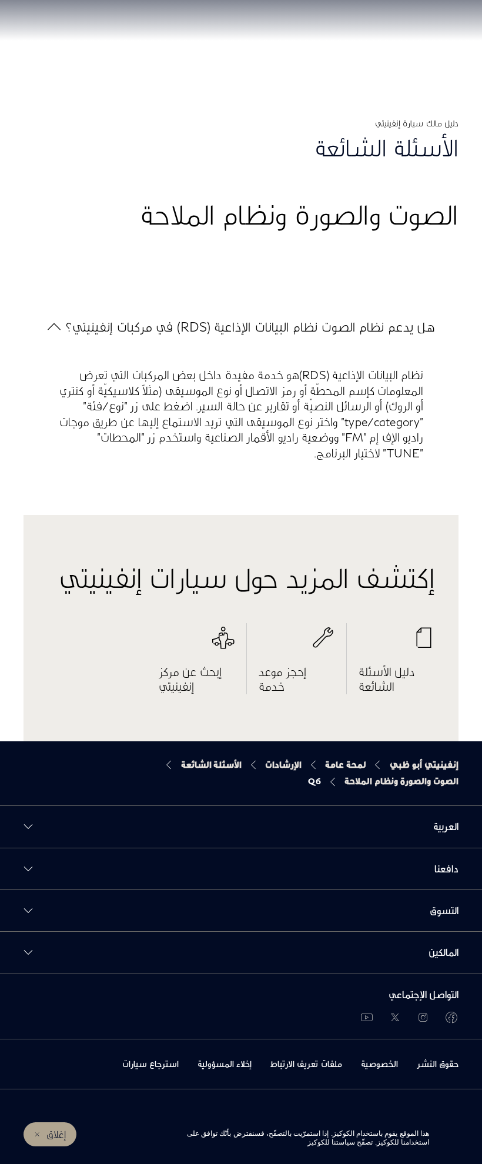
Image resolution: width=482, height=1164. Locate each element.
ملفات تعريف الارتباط (306, 1064)
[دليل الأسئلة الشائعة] (397, 643)
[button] (241, 326)
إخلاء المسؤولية (225, 1064)
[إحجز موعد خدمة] (296, 643)
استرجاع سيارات (150, 1064)
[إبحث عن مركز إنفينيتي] (197, 643)
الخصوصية (379, 1064)
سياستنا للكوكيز (331, 1142)
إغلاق (56, 1134)
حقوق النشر (437, 1064)
